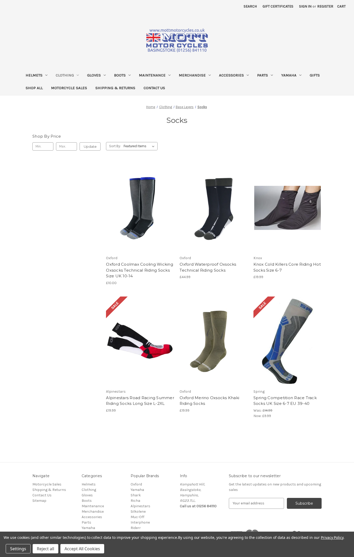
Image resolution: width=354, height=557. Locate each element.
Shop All (34, 88)
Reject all (45, 549)
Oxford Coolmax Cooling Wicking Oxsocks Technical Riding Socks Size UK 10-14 (139, 270)
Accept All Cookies (82, 549)
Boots (120, 75)
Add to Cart (287, 217)
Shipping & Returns (115, 88)
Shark (136, 495)
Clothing (65, 75)
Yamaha (288, 75)
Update (90, 146)
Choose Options (214, 217)
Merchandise (192, 75)
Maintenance (152, 75)
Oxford (136, 484)
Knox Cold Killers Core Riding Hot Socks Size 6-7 (287, 267)
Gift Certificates (278, 6)
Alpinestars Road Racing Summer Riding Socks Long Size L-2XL (140, 400)
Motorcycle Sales (69, 88)
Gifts (315, 75)
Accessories (231, 75)
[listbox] (140, 146)
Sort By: (115, 146)
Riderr (136, 528)
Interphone (140, 522)
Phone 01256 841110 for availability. (140, 217)
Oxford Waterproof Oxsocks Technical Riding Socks (208, 267)
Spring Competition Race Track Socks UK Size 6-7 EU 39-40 (285, 400)
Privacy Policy (332, 537)
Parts (262, 75)
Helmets (34, 75)
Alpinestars (140, 506)
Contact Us (154, 88)
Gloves (94, 75)
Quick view (121, 199)
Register (325, 6)
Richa (135, 500)
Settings (18, 549)
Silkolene (138, 511)
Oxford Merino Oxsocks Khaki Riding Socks (209, 400)
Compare (138, 208)
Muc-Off (137, 517)
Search (250, 6)
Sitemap (39, 500)
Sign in (305, 6)
